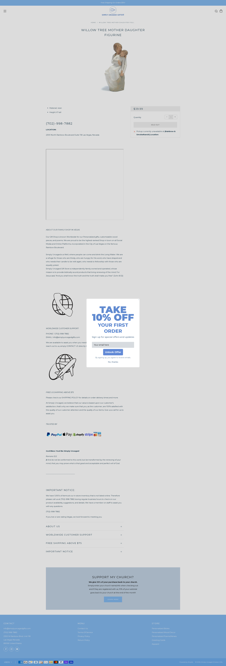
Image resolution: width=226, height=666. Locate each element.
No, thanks (113, 362)
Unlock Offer (113, 352)
